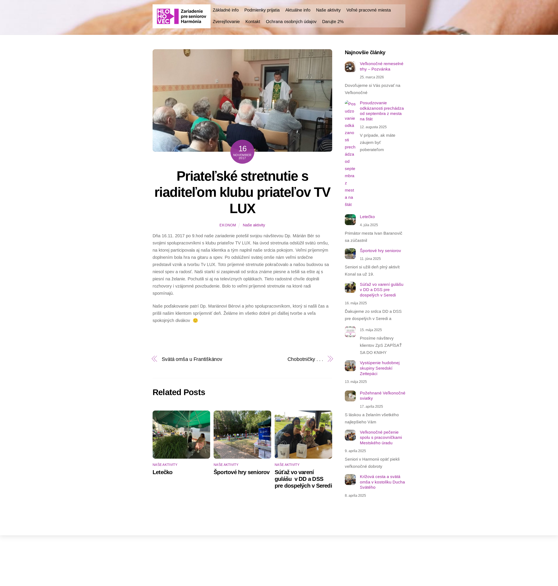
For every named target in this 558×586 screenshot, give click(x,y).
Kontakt (252, 21)
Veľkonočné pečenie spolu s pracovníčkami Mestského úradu (381, 437)
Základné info (226, 10)
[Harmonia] (182, 26)
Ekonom (227, 225)
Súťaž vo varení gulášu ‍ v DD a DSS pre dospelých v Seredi (303, 479)
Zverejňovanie (226, 21)
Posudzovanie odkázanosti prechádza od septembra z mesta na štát (382, 111)
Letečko (163, 472)
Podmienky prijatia (262, 10)
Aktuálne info (297, 10)
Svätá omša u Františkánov (192, 359)
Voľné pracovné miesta (368, 10)
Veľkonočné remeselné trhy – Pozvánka (381, 66)
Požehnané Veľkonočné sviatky (382, 396)
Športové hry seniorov (242, 472)
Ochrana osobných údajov (291, 21)
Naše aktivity (328, 10)
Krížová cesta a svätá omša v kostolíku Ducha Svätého (382, 482)
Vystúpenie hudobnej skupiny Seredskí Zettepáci (380, 368)
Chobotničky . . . (305, 359)
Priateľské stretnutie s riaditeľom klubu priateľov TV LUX (242, 192)
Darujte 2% (333, 21)
